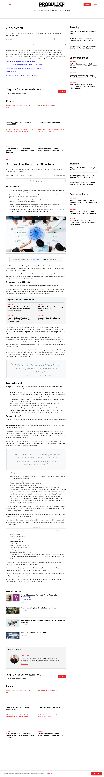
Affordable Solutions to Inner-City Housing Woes (22, 75)
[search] (10, 5)
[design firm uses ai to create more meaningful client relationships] (12, 597)
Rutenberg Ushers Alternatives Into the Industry (21, 61)
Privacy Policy (49, 773)
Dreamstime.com (60, 217)
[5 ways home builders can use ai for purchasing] (12, 635)
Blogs (8, 159)
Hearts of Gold (11, 72)
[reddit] (39, 44)
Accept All (96, 773)
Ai (48, 217)
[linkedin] (33, 44)
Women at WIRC (27, 599)
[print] (65, 44)
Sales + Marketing (64, 15)
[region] (52, 774)
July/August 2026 (38, 259)
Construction (35, 15)
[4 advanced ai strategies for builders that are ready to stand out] (12, 623)
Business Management (49, 15)
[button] (7, 5)
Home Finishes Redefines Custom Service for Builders (23, 68)
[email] (41, 44)
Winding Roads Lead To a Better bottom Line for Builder (24, 64)
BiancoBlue (52, 217)
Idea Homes (75, 15)
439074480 (44, 217)
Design (27, 15)
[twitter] (36, 44)
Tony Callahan (10, 175)
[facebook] (30, 44)
